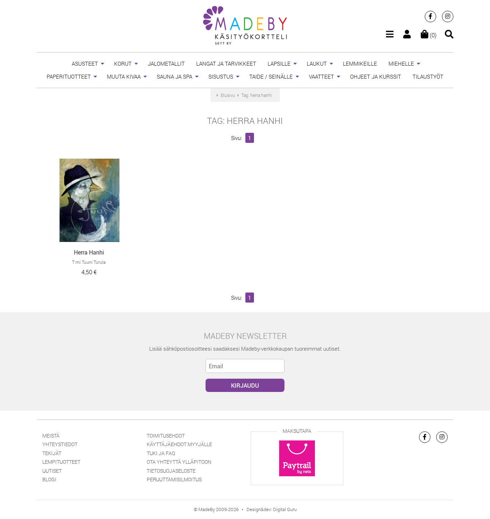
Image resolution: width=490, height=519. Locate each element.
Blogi (49, 479)
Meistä (51, 435)
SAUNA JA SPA (174, 76)
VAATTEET (321, 76)
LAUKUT (317, 63)
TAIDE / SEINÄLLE (271, 76)
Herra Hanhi (89, 252)
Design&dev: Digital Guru (271, 509)
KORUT (123, 63)
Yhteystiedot (59, 444)
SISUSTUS (220, 76)
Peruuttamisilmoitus (174, 479)
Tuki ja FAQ (161, 453)
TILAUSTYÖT (428, 76)
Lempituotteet (61, 461)
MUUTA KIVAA (124, 76)
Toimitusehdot (166, 435)
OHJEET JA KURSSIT (375, 76)
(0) (432, 35)
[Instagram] (447, 16)
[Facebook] (430, 16)
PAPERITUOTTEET (69, 76)
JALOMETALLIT (166, 63)
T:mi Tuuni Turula (88, 262)
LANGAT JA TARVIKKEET (226, 63)
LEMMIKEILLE (360, 63)
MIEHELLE (401, 63)
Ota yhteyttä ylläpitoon (179, 461)
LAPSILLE (279, 63)
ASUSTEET (85, 63)
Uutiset (52, 470)
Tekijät (51, 453)
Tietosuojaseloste (171, 470)
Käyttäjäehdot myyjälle (179, 444)
